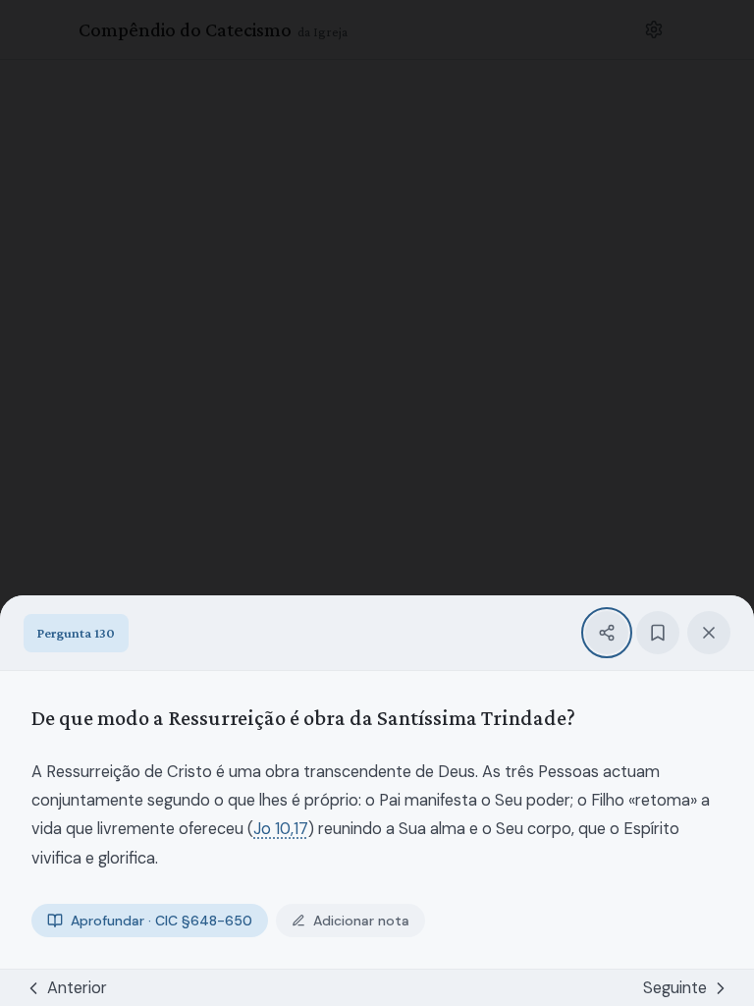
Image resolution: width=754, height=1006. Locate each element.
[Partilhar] (606, 632)
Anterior (77, 988)
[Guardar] (657, 632)
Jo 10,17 (280, 828)
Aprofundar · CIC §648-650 (161, 920)
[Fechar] (708, 632)
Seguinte (675, 988)
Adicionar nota (361, 920)
